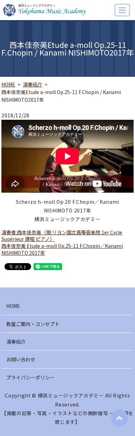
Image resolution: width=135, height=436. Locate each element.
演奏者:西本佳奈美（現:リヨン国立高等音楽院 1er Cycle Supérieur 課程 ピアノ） (61, 236)
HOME (8, 84)
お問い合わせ (20, 359)
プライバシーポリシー (30, 377)
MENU (122, 10)
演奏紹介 (32, 84)
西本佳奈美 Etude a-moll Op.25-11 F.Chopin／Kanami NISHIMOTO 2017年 (62, 249)
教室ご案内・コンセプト (33, 323)
